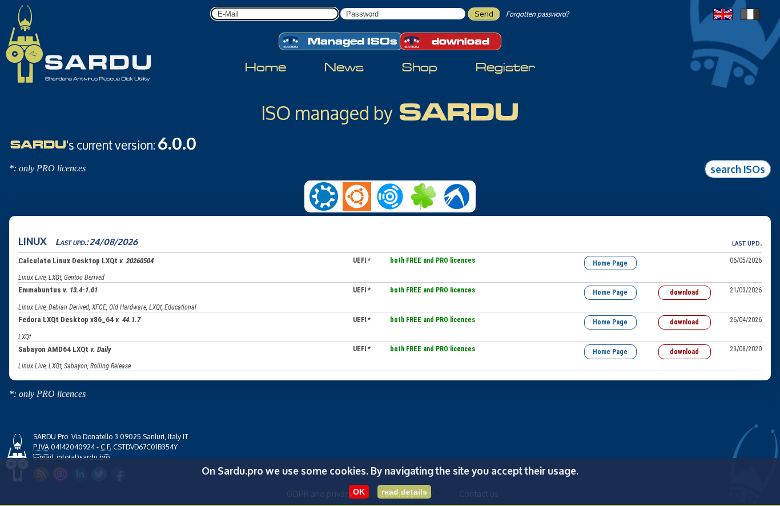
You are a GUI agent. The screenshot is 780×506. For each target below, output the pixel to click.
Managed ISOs (352, 41)
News (344, 67)
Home (265, 67)
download (460, 41)
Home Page (610, 263)
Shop (419, 67)
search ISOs (737, 168)
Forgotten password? (537, 14)
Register (505, 67)
